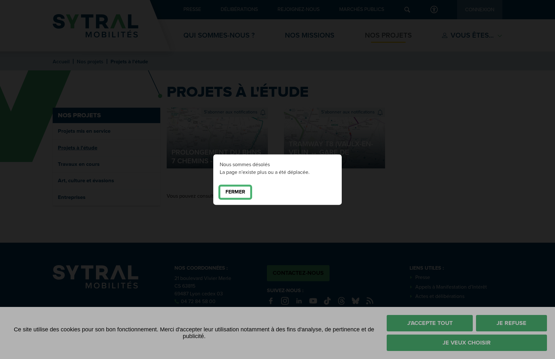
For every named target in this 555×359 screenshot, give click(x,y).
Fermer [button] (235, 192)
